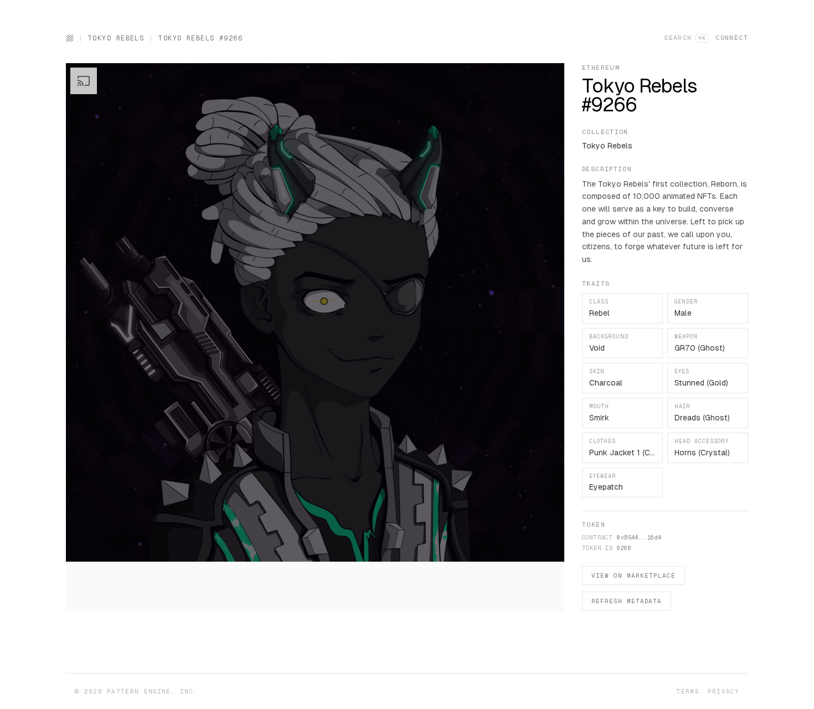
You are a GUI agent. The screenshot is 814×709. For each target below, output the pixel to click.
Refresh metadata (626, 601)
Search (685, 38)
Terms (687, 691)
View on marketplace (633, 575)
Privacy (723, 691)
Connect (731, 38)
